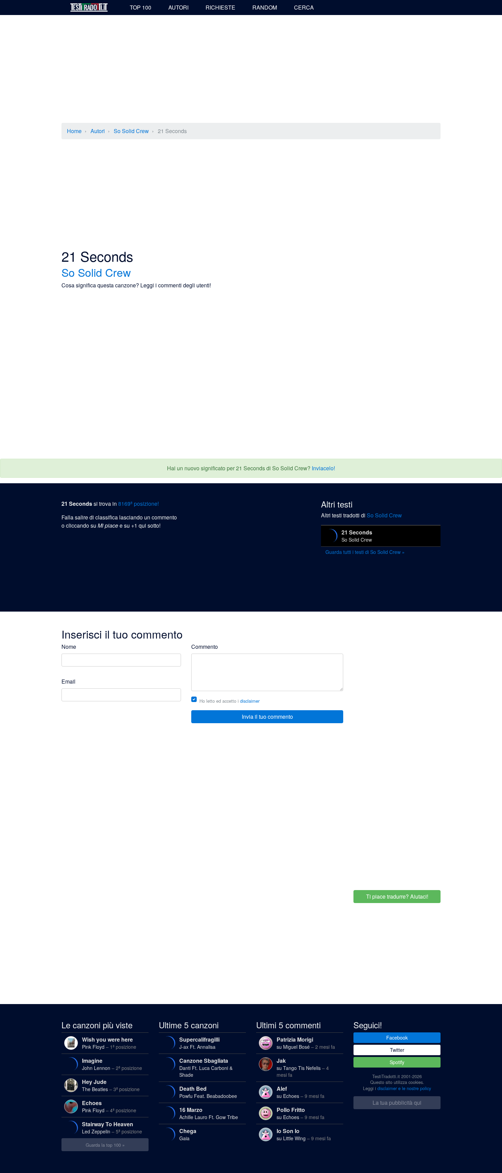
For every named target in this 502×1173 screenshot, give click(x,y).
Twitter (397, 1049)
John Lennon (112, 1064)
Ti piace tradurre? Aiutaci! (397, 896)
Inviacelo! (323, 468)
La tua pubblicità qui (397, 1102)
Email (68, 681)
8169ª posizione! (138, 503)
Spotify (397, 1062)
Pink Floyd (109, 1042)
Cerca (304, 7)
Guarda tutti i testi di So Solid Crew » (365, 551)
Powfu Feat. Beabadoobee (208, 1092)
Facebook (397, 1037)
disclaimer (250, 701)
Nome (68, 646)
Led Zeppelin (112, 1127)
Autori (178, 7)
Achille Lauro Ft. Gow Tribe (208, 1113)
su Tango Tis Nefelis (303, 1067)
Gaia (187, 1134)
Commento (204, 646)
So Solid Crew (131, 131)
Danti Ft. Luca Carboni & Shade (206, 1067)
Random (264, 7)
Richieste (220, 7)
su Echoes (300, 1092)
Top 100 (140, 7)
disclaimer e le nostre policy (404, 1088)
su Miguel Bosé (306, 1042)
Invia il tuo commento (267, 716)
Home (74, 131)
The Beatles (111, 1085)
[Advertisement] (251, 69)
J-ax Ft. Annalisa (199, 1042)
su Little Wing (304, 1134)
